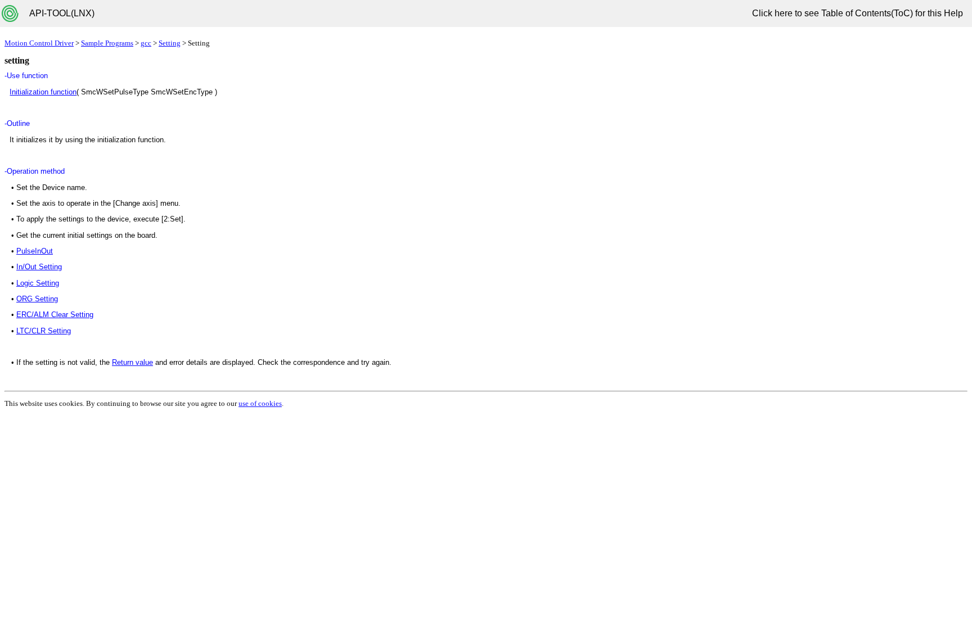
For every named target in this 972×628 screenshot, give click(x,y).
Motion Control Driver (39, 43)
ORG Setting (37, 299)
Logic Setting (37, 283)
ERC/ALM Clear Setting (54, 314)
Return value (132, 362)
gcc (146, 43)
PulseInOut (34, 251)
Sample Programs (107, 43)
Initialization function (43, 92)
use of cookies (260, 403)
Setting (170, 43)
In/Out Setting (39, 267)
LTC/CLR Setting (43, 331)
